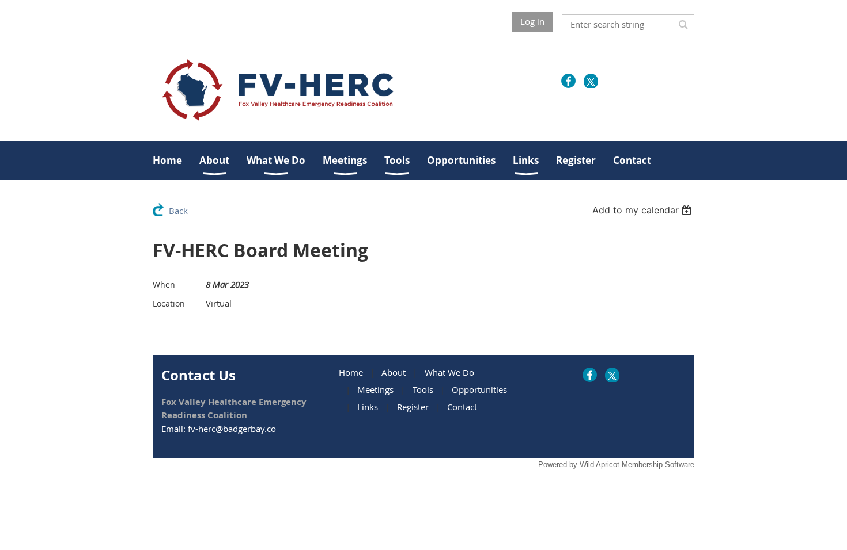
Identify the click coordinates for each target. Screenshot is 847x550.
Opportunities (479, 389)
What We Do (449, 372)
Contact (462, 406)
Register (413, 406)
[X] (591, 81)
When (164, 284)
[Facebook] (568, 81)
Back (178, 210)
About (393, 372)
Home (351, 372)
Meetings (375, 389)
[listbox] (643, 210)
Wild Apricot (599, 464)
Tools (423, 389)
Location (169, 303)
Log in (532, 21)
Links (367, 406)
